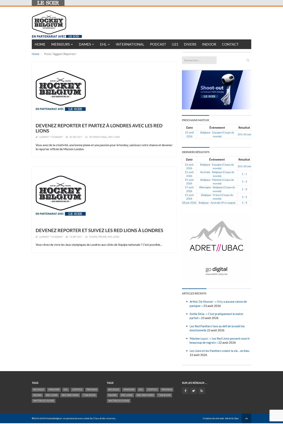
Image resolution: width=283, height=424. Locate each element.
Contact (230, 44)
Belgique (38, 389)
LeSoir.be (88, 418)
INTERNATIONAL (98, 137)
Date (189, 127)
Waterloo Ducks (43, 400)
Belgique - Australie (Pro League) (217, 202)
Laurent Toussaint (51, 137)
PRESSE (102, 237)
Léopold (77, 389)
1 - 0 (244, 189)
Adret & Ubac (232, 418)
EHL (103, 44)
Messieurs (60, 44)
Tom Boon (89, 395)
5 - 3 (244, 181)
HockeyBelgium (54, 418)
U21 (175, 44)
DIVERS (93, 237)
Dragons (54, 389)
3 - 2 (244, 196)
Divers (190, 44)
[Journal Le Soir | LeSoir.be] (48, 3)
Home (40, 44)
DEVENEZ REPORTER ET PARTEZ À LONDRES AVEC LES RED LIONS (99, 128)
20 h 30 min (244, 134)
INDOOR (209, 44)
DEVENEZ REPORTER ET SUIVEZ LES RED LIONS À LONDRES (99, 230)
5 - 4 (244, 202)
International (130, 44)
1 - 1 (244, 174)
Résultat (244, 127)
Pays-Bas (92, 389)
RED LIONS (114, 137)
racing (37, 395)
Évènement (217, 127)
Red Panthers (70, 395)
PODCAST (158, 44)
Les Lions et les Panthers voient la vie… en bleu (219, 350)
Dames (85, 44)
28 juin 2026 (189, 202)
